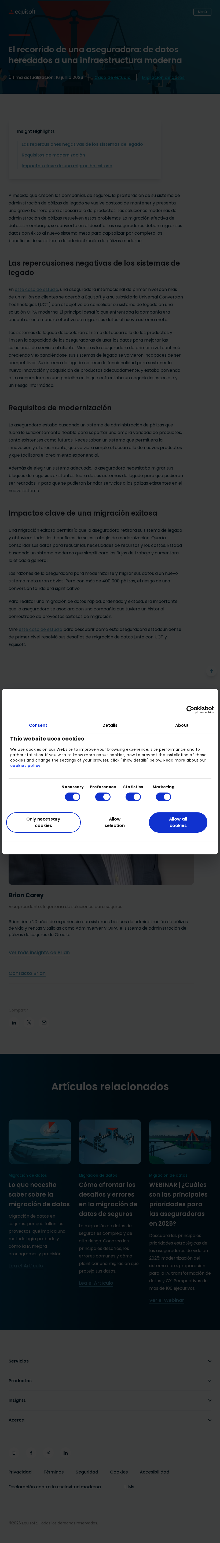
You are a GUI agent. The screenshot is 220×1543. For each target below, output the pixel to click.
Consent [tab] (38, 725)
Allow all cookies (178, 822)
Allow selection (115, 822)
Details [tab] (110, 725)
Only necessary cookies (43, 822)
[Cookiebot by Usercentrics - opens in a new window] (190, 710)
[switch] (98, 797)
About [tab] (182, 725)
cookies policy (25, 765)
